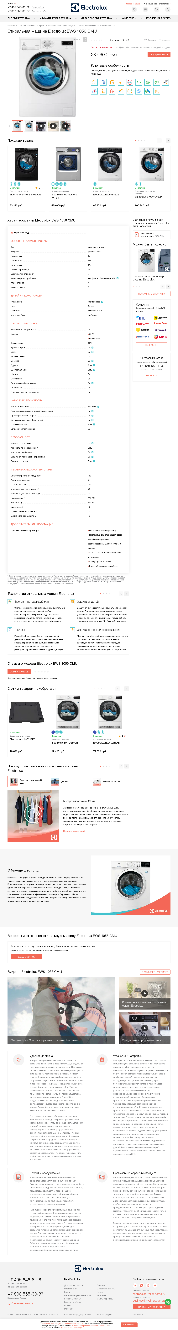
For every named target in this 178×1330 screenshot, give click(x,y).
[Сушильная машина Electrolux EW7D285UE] (68, 712)
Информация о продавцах (71, 1328)
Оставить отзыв (19, 672)
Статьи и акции (132, 4)
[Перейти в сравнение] (145, 9)
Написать (151, 376)
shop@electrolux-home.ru (149, 1293)
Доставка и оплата (73, 1285)
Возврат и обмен (72, 1302)
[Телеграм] (155, 1285)
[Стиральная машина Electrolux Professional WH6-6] (68, 164)
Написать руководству (151, 1307)
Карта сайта (138, 1315)
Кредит (67, 1292)
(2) (42, 188)
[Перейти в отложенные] (134, 9)
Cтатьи (67, 1305)
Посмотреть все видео (155, 972)
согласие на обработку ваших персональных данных (61, 1324)
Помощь (101, 1285)
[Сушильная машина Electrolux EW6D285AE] (110, 712)
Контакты (101, 1295)
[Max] (141, 1285)
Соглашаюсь (129, 1325)
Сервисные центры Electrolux (78, 1295)
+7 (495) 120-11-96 (152, 365)
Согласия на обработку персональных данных (89, 1326)
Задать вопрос (26, 957)
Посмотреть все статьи (151, 294)
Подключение (70, 1289)
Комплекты (129, 18)
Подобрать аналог (159, 54)
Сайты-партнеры (105, 1299)
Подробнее (151, 345)
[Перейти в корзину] (156, 9)
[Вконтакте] (135, 1285)
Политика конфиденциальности (77, 1315)
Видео (100, 1292)
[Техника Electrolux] (89, 7)
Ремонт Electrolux (72, 1299)
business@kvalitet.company (150, 1300)
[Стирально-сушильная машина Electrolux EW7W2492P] (151, 164)
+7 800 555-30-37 (19, 11)
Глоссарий (69, 1309)
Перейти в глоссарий (74, 831)
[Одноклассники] (148, 1285)
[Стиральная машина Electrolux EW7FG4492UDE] (26, 164)
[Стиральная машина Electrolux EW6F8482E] (110, 164)
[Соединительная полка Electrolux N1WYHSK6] (26, 712)
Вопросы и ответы (106, 1289)
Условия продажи (104, 1315)
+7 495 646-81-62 (19, 7)
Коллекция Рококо (158, 18)
